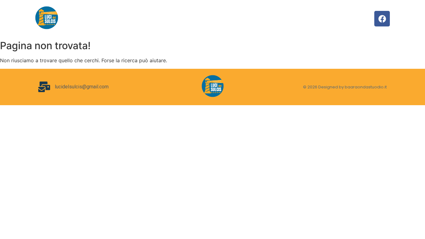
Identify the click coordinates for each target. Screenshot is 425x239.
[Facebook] (382, 18)
